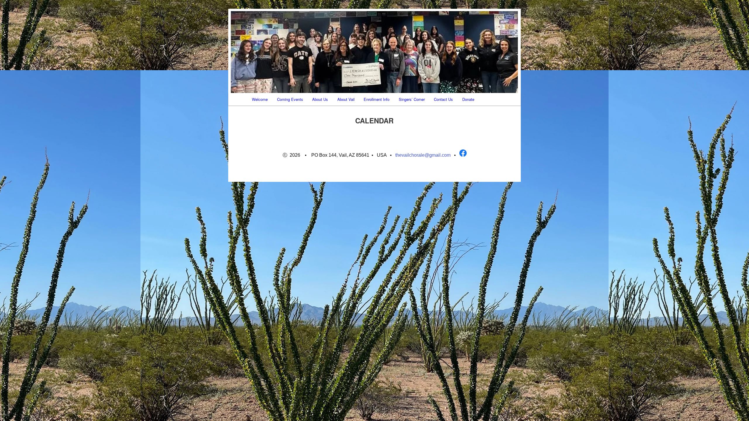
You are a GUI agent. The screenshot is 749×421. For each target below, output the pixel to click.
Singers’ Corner (412, 99)
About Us (320, 99)
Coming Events (290, 99)
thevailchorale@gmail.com (423, 155)
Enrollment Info (376, 99)
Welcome (260, 99)
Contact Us (443, 99)
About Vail (346, 99)
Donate (468, 99)
